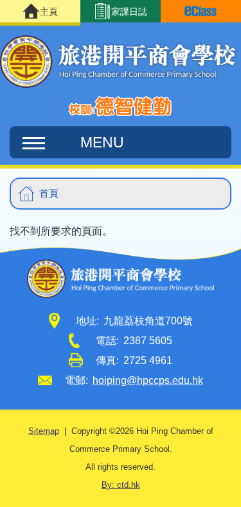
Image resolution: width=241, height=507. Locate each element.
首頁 (48, 193)
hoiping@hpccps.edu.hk (148, 380)
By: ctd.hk (121, 485)
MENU (102, 142)
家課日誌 (129, 11)
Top (240, 484)
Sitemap (43, 431)
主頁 (49, 11)
